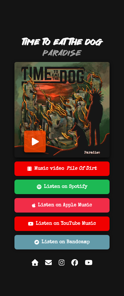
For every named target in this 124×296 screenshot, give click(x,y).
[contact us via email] (48, 264)
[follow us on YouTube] (88, 264)
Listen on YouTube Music (66, 223)
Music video (65, 168)
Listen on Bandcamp (66, 242)
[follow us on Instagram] (62, 264)
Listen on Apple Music (65, 205)
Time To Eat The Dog (62, 42)
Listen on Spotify (65, 186)
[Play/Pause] (35, 141)
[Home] (35, 264)
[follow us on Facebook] (74, 264)
